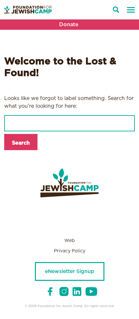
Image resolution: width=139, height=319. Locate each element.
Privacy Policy (69, 251)
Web (69, 240)
